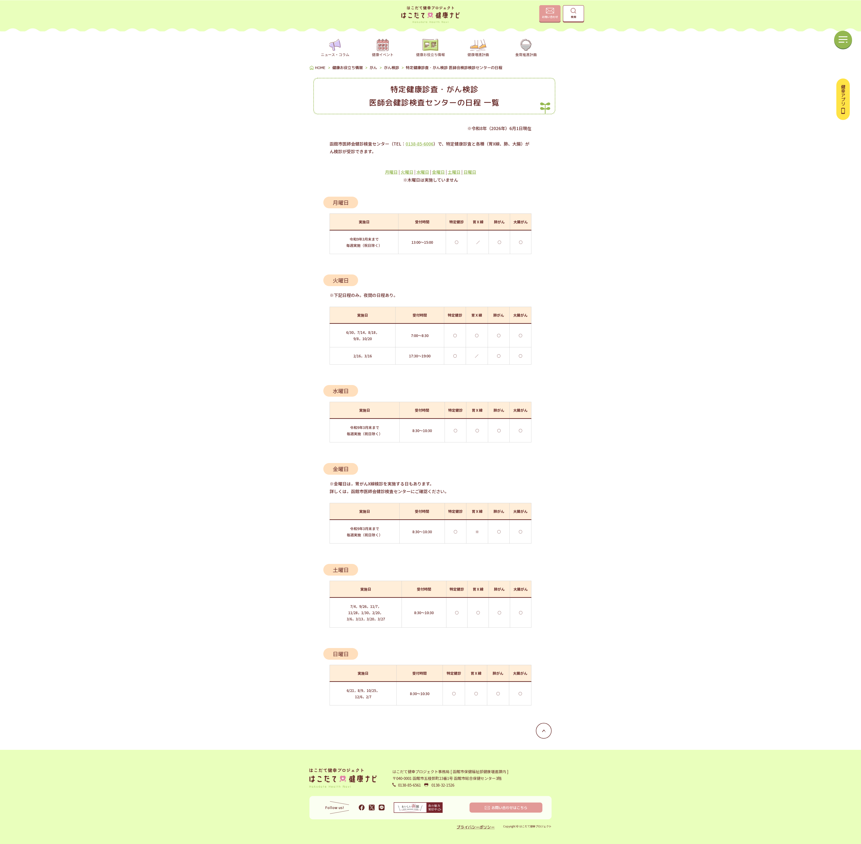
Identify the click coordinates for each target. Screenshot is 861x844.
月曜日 (391, 172)
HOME (320, 67)
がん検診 (391, 67)
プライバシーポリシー (476, 827)
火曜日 (407, 172)
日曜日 (469, 172)
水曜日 (422, 172)
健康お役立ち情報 (347, 67)
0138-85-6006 (419, 144)
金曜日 (438, 172)
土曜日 (454, 172)
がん (373, 67)
